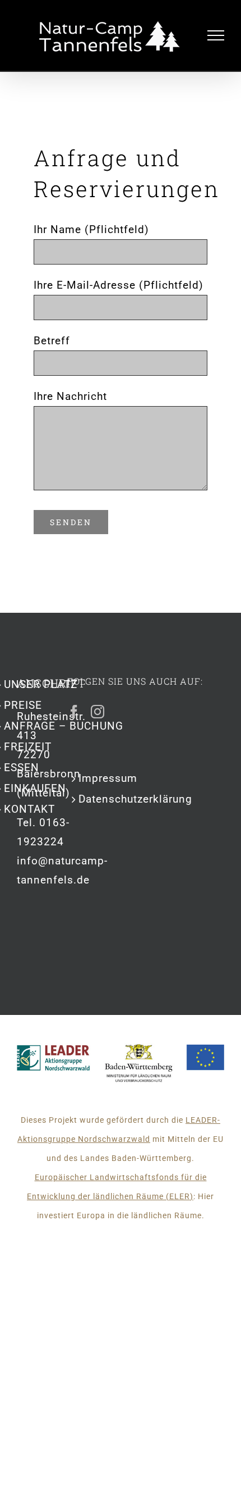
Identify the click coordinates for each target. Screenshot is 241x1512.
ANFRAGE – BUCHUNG (63, 725)
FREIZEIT (28, 746)
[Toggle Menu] (216, 35)
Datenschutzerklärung (135, 799)
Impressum (107, 778)
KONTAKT (29, 809)
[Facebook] (74, 711)
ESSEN (21, 767)
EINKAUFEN (35, 788)
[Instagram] (98, 711)
